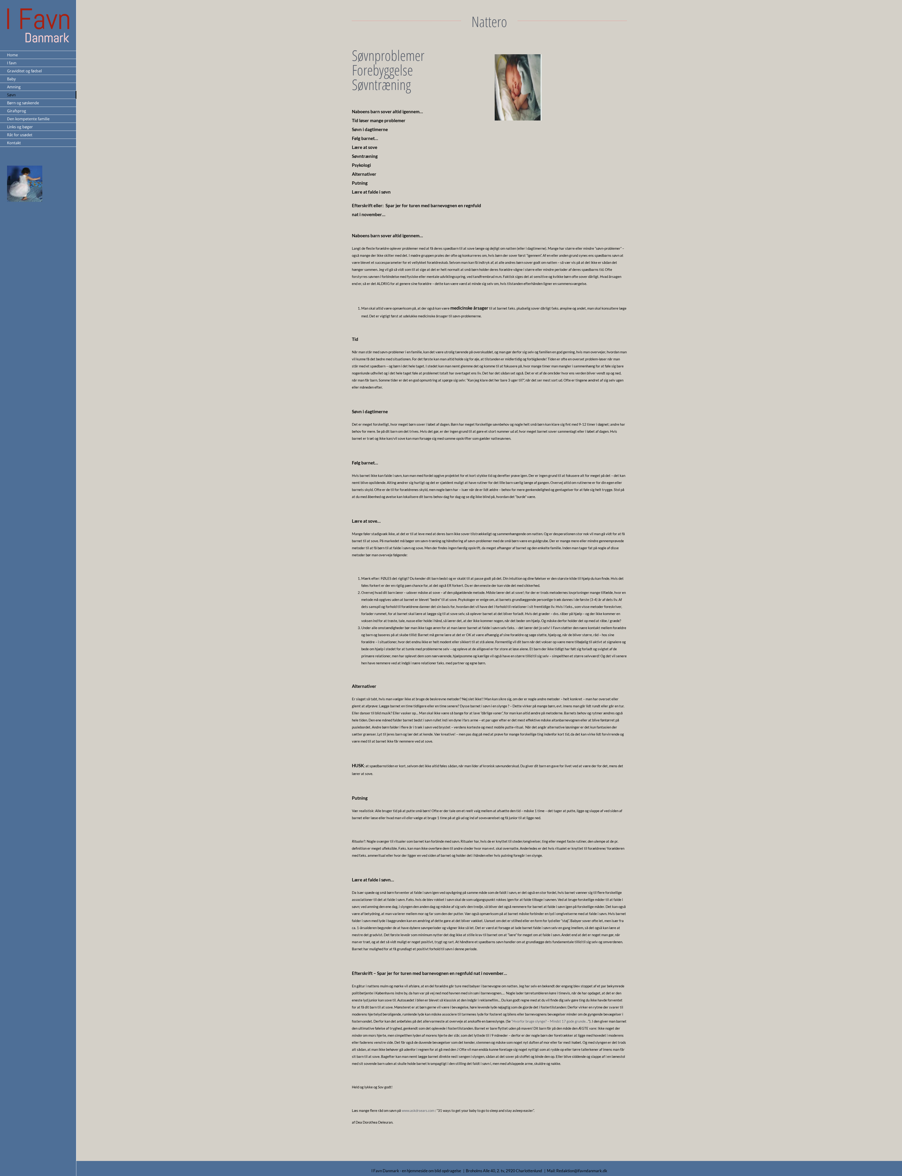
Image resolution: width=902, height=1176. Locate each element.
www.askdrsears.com (418, 1110)
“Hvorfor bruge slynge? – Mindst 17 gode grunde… (549, 1021)
